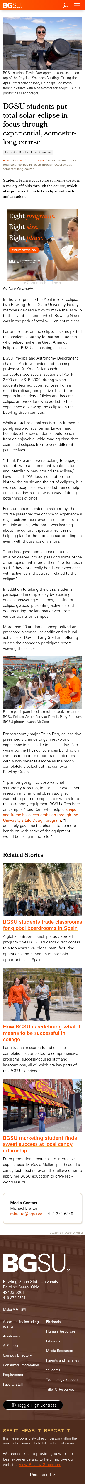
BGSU (7, 160)
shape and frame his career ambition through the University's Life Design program (40, 815)
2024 (30, 160)
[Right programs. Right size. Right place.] (42, 249)
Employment (13, 1374)
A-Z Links (10, 1346)
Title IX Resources (60, 1389)
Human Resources (60, 1331)
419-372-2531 (14, 1298)
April (41, 160)
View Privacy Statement (40, 1464)
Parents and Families (62, 1360)
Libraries (53, 1341)
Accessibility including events (21, 1324)
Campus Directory (17, 1355)
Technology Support (62, 1379)
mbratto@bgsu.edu (27, 1213)
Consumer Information (21, 1365)
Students (53, 1370)
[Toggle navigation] (77, 5)
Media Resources (60, 1351)
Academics (12, 1336)
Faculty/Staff (13, 1384)
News (19, 160)
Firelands (53, 1322)
